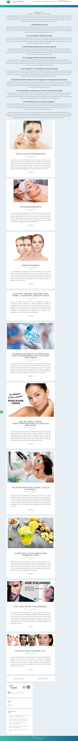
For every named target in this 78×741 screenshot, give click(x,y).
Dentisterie (56, 1)
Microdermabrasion (30, 207)
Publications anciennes (19, 678)
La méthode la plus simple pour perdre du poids (30, 554)
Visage (53, 1)
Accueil (34, 1)
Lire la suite (31, 172)
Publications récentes (42, 678)
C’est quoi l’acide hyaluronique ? (31, 606)
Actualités (20, 1)
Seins (44, 1)
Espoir (35, 156)
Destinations (39, 1)
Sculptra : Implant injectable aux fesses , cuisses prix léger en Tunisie (30, 295)
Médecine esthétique (62, 1)
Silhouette (48, 1)
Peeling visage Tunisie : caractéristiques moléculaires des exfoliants (30, 423)
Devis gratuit (10, 705)
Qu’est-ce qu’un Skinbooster (30, 154)
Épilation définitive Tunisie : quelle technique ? (30, 488)
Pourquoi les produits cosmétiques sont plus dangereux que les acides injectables (30, 356)
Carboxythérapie (31, 265)
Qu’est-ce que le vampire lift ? (30, 651)
